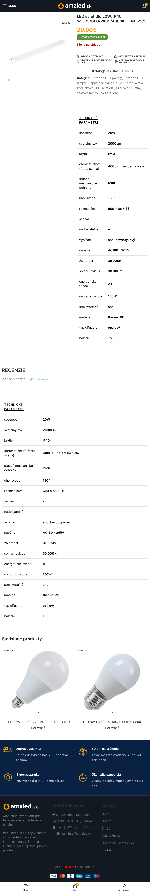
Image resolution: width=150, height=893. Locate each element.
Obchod (107, 821)
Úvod (106, 814)
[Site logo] (75, 5)
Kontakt (107, 850)
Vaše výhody (111, 836)
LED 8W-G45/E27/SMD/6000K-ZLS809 (112, 722)
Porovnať (38, 728)
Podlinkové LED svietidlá (95, 88)
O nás (106, 828)
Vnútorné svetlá (131, 83)
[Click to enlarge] (9, 80)
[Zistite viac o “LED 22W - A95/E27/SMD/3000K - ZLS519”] (38, 712)
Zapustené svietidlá (102, 83)
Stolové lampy (87, 93)
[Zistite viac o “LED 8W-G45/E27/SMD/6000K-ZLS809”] (112, 712)
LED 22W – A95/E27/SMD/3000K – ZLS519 (38, 722)
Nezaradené (110, 93)
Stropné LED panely (107, 78)
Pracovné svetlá (128, 88)
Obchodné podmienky (118, 843)
